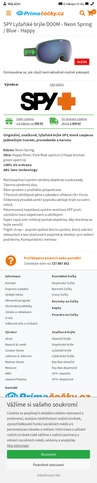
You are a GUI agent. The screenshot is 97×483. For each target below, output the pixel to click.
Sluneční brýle (61, 339)
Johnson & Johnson (18, 356)
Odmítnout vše (48, 475)
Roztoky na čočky (65, 301)
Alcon (9, 339)
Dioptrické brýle (63, 344)
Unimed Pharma (15, 379)
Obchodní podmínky (18, 306)
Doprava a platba (16, 289)
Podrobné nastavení (48, 464)
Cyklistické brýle (63, 356)
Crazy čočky (60, 294)
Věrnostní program (17, 300)
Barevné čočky (62, 289)
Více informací (18, 445)
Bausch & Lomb (15, 344)
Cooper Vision (14, 350)
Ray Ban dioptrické (64, 368)
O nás (80, 4)
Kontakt (10, 283)
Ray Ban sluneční (63, 362)
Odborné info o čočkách (21, 323)
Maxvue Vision (14, 362)
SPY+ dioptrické (62, 379)
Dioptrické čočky (63, 283)
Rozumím (48, 454)
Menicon (10, 368)
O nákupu (69, 4)
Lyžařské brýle (62, 350)
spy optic (57, 84)
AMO (8, 373)
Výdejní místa (14, 294)
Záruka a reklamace (18, 312)
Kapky (56, 308)
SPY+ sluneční (61, 373)
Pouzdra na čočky (65, 315)
